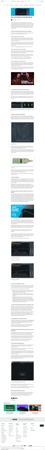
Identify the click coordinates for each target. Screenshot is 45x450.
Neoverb (17, 434)
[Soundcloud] (34, 430)
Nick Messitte (14, 19)
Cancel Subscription (3, 441)
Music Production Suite (18, 436)
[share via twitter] (13, 398)
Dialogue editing (25, 431)
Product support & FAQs (11, 435)
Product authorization (11, 425)
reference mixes (26, 51)
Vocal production (25, 435)
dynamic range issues (25, 386)
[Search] (38, 1)
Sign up (42, 425)
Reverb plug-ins (18, 440)
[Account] (41, 1)
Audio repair (24, 430)
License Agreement (3, 437)
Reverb (24, 434)
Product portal (10, 430)
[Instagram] (32, 430)
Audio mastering (25, 426)
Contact (2, 426)
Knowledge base (10, 426)
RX (16, 426)
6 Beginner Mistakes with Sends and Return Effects (9, 413)
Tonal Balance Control (18, 435)
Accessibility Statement (4, 438)
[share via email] (16, 398)
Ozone (20, 19)
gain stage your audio (22, 96)
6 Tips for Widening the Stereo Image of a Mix (22, 413)
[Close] (44, 448)
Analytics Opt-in (3, 442)
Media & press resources (4, 430)
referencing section (18, 46)
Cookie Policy (7, 449)
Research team (3, 429)
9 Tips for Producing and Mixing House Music (35, 413)
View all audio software (18, 441)
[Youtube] (33, 430)
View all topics (25, 436)
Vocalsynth (17, 431)
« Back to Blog (13, 400)
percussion (22, 321)
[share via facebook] (11, 398)
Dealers (9, 434)
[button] (5, 5)
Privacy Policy (3, 449)
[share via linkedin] (15, 398)
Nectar (16, 430)
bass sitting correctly (31, 320)
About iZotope (3, 425)
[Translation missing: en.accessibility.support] (40, 1)
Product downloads (11, 429)
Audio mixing (18, 19)
